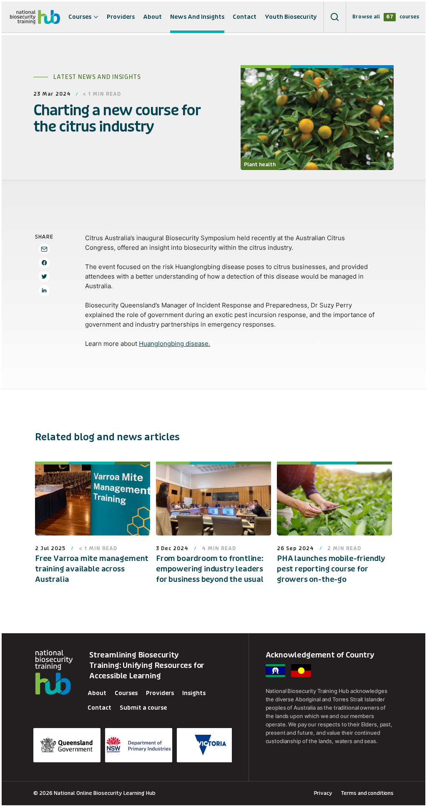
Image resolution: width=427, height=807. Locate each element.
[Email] (44, 249)
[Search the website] (335, 17)
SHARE (44, 236)
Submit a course (143, 708)
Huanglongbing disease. (174, 344)
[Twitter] (44, 276)
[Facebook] (44, 262)
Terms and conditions (367, 793)
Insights (194, 693)
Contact (244, 17)
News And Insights (197, 17)
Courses (79, 17)
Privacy (323, 793)
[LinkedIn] (44, 290)
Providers (121, 17)
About (152, 17)
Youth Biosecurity (291, 17)
